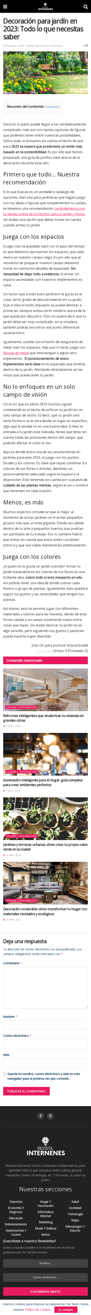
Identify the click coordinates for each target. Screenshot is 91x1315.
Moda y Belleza (45, 1228)
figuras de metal (16, 353)
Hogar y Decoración (22, 707)
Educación (16, 1218)
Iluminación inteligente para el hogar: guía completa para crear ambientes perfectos (42, 782)
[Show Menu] (5, 6)
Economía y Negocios (16, 1210)
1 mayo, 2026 (12, 790)
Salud (75, 1202)
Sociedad (75, 1208)
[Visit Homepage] (45, 6)
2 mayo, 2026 (12, 726)
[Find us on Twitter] (50, 1116)
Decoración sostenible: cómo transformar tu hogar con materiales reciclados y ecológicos (45, 911)
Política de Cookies (38, 1310)
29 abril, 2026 (13, 919)
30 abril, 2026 (13, 855)
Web (6, 1055)
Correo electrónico (17, 1036)
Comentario (12, 963)
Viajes (75, 1220)
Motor (45, 1234)
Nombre (10, 1017)
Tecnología (75, 1214)
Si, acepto (66, 1310)
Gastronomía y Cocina (16, 1232)
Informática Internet (46, 1214)
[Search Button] (86, 6)
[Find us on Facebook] (40, 1116)
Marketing (45, 1222)
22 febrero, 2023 (13, 46)
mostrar (52, 107)
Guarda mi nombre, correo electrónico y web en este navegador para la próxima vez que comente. (43, 1076)
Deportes (16, 1202)
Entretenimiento (16, 1224)
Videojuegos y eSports (75, 1228)
